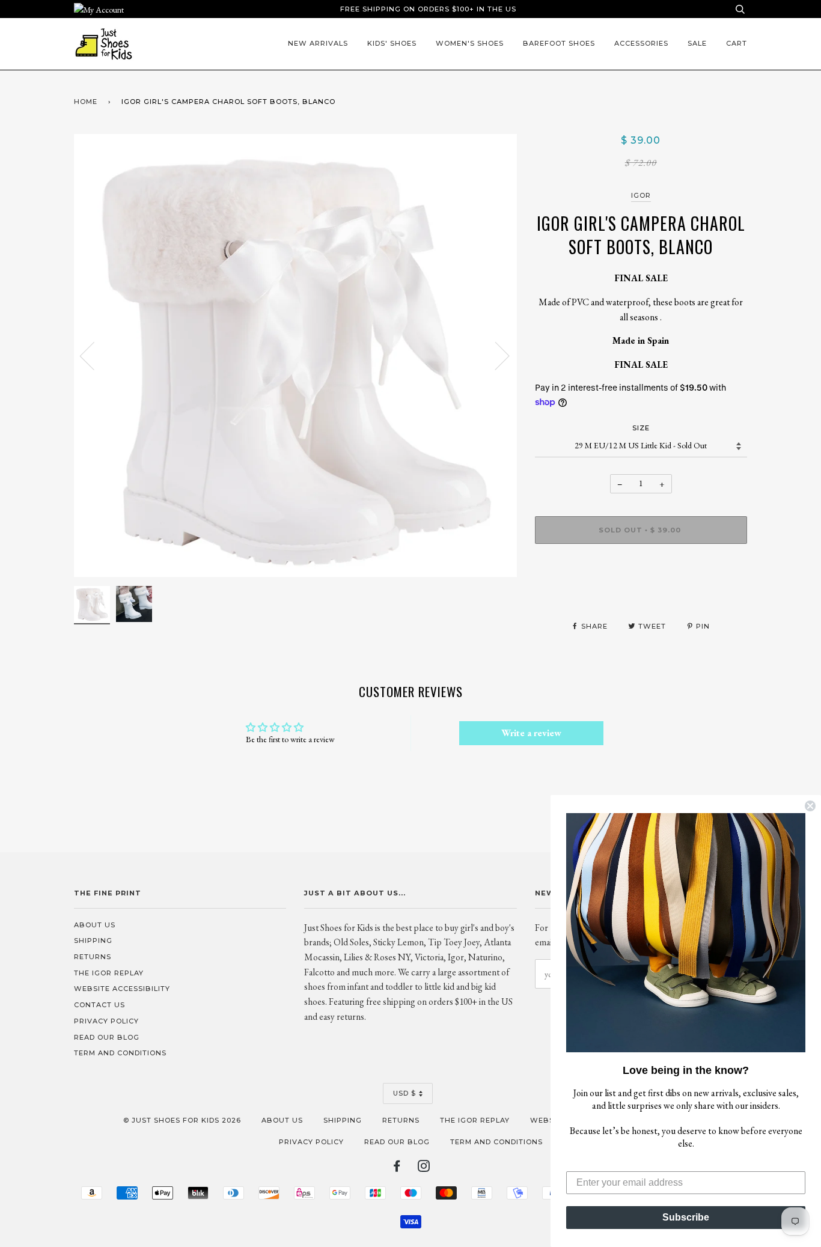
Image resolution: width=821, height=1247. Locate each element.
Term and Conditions (120, 1053)
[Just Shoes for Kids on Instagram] (424, 1168)
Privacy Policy (106, 1021)
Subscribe (685, 1217)
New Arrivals (318, 43)
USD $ (404, 1093)
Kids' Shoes (392, 43)
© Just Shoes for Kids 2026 (182, 1120)
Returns (92, 957)
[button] (685, 932)
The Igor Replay (109, 973)
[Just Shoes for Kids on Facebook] (397, 1168)
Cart (736, 43)
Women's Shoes (470, 43)
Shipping (93, 940)
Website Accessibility (122, 988)
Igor (641, 195)
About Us (94, 925)
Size (641, 428)
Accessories (641, 43)
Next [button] (495, 355)
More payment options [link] (641, 594)
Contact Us (99, 1005)
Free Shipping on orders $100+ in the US (428, 9)
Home (85, 101)
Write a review (531, 733)
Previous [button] (94, 355)
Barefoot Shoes (559, 43)
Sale (697, 43)
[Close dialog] (810, 806)
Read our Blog (106, 1037)
